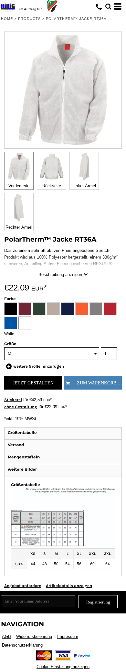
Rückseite (51, 185)
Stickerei (13, 399)
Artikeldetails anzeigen (69, 585)
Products (29, 19)
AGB (6, 636)
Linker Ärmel (84, 185)
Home (7, 19)
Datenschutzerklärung (22, 645)
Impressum (67, 636)
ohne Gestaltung (20, 406)
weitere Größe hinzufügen (38, 366)
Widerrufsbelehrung (34, 636)
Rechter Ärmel (18, 227)
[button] (108, 6)
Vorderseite (18, 185)
